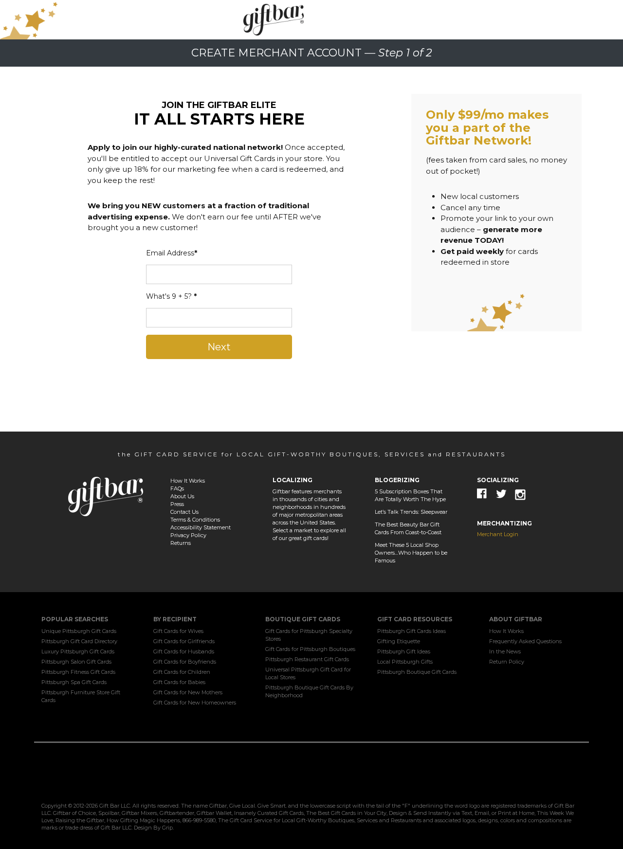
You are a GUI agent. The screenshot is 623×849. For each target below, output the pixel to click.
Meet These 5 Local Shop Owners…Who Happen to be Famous (411, 553)
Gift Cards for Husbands (183, 651)
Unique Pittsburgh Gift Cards (78, 631)
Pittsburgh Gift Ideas (403, 651)
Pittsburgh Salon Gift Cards (76, 661)
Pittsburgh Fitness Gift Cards (78, 671)
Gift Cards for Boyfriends (184, 661)
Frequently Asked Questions (525, 641)
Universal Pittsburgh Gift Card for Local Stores (308, 673)
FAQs (177, 488)
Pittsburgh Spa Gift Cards (74, 682)
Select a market (292, 530)
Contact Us (184, 511)
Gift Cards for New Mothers (187, 692)
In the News (505, 651)
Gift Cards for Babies (179, 682)
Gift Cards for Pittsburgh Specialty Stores (308, 635)
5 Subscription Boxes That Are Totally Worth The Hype (410, 495)
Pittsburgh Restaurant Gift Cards (307, 659)
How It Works (187, 480)
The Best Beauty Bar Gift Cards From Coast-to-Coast (408, 528)
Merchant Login (497, 534)
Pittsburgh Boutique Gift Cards (417, 671)
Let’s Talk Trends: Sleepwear (411, 511)
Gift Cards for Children (181, 671)
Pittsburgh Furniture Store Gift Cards (80, 696)
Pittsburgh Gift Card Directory (79, 641)
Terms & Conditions (195, 519)
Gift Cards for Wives (178, 631)
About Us (182, 496)
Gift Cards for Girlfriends (184, 641)
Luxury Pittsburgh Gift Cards (77, 651)
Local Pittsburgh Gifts (405, 661)
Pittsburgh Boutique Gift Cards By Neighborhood (309, 691)
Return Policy (506, 661)
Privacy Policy (188, 535)
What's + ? (171, 296)
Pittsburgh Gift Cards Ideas (411, 631)
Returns (180, 543)
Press (177, 504)
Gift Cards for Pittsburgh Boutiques (310, 649)
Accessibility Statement (200, 527)
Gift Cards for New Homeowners (194, 702)
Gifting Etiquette (398, 641)
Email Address (171, 253)
